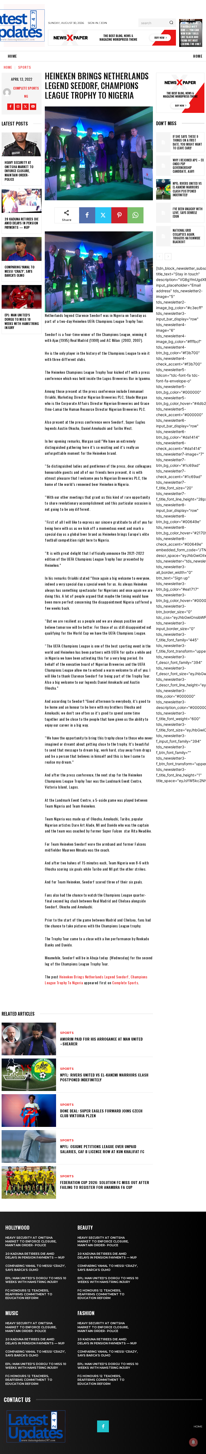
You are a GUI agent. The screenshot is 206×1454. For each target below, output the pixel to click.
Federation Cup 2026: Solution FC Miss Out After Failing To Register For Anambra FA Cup (104, 1184)
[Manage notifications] (193, 1442)
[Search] (171, 23)
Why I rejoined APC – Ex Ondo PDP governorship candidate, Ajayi (188, 166)
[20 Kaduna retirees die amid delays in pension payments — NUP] (22, 201)
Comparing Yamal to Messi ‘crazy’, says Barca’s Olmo (19, 271)
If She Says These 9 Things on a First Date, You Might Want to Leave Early (187, 142)
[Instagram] (18, 106)
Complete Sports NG (26, 92)
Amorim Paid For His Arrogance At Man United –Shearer (101, 1041)
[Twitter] (25, 106)
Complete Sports (125, 982)
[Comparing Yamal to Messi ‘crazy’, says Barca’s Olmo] (22, 249)
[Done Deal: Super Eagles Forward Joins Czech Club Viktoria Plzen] (29, 1110)
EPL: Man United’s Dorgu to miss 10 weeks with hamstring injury (22, 321)
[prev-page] (159, 256)
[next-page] (168, 256)
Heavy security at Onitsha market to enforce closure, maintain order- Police (19, 170)
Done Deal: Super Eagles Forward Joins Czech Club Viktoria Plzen (101, 1113)
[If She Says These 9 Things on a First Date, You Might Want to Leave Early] (163, 142)
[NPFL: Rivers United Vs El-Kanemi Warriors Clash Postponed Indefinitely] (29, 1075)
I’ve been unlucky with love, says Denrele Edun (188, 213)
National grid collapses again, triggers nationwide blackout (186, 236)
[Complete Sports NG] (8, 92)
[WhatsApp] (135, 215)
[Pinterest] (119, 215)
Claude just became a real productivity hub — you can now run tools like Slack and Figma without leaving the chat (191, 31)
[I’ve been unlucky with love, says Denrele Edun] (163, 213)
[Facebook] (10, 106)
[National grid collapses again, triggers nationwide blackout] (163, 236)
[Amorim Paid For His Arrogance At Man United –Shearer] (29, 1039)
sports (24, 67)
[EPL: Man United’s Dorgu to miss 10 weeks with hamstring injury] (22, 297)
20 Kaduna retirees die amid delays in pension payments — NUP (21, 223)
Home (8, 67)
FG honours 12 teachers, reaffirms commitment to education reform (28, 1294)
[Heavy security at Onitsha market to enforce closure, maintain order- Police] (22, 144)
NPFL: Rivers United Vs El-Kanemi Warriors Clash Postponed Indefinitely (104, 1077)
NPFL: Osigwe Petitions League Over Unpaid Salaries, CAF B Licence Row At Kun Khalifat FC (102, 1149)
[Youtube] (33, 106)
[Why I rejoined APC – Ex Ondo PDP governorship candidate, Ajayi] (163, 166)
